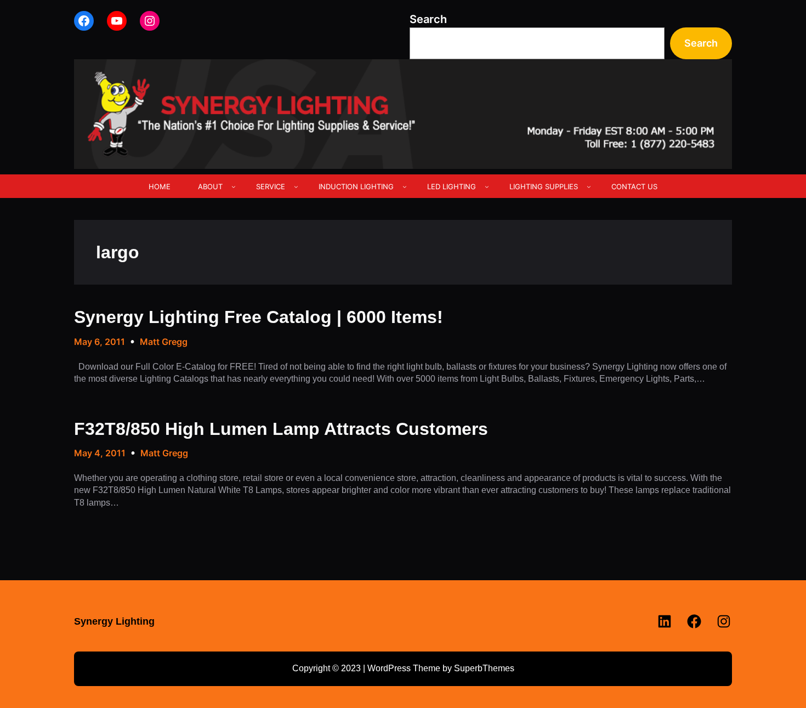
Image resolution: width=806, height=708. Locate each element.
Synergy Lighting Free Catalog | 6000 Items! (258, 317)
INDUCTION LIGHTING (356, 186)
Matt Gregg (164, 341)
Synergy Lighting (114, 621)
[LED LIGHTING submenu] (487, 186)
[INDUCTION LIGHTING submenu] (404, 186)
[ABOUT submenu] (233, 186)
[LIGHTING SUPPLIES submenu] (589, 186)
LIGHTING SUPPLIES (543, 186)
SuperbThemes (484, 668)
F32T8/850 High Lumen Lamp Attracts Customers (281, 429)
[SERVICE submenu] (296, 186)
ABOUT (210, 186)
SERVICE (270, 186)
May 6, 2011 (99, 341)
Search (428, 19)
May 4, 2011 (100, 453)
